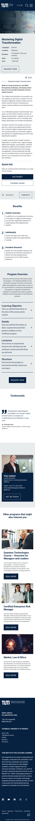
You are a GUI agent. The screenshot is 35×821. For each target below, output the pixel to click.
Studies (4, 737)
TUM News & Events (8, 735)
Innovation (5, 742)
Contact (4, 811)
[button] (17, 310)
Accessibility (27, 811)
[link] (17, 419)
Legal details (5, 813)
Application (10, 811)
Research (4, 739)
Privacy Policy (18, 811)
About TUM (5, 733)
